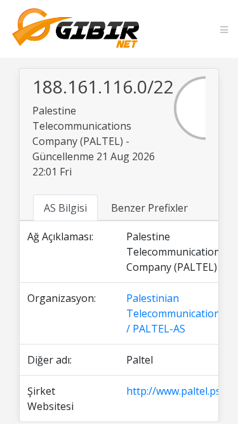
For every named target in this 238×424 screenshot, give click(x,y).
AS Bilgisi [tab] (65, 208)
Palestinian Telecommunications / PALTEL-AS (175, 313)
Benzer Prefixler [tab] (149, 208)
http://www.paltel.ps (173, 391)
